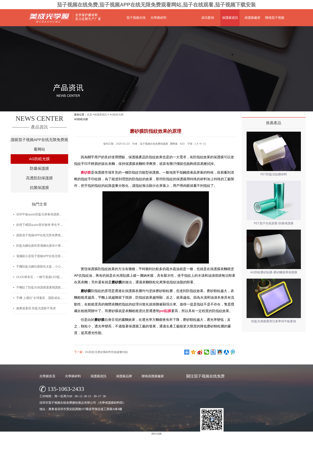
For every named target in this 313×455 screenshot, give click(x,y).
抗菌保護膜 (39, 188)
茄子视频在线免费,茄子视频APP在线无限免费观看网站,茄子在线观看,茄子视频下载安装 (156, 4)
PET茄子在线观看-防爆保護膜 (273, 223)
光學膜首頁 (47, 376)
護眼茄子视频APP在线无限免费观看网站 (39, 144)
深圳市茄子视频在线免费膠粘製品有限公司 (142, 450)
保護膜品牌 (124, 376)
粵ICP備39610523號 (194, 450)
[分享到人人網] (226, 352)
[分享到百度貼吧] (213, 352)
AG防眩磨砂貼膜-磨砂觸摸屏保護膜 (273, 272)
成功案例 (207, 17)
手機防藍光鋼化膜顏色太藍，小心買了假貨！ (46, 266)
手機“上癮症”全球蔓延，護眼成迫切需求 (42, 297)
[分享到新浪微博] (200, 352)
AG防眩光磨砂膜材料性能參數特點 (106, 352)
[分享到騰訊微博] (233, 352)
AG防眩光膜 (39, 159)
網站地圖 (212, 450)
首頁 (89, 114)
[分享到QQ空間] (193, 352)
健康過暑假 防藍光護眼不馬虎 (36, 308)
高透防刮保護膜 (39, 178)
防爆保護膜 (39, 168)
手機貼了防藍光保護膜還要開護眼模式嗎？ (44, 287)
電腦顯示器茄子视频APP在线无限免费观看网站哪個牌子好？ (56, 256)
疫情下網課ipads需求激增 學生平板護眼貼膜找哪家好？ (53, 224)
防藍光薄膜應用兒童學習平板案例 (273, 321)
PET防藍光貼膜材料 (273, 174)
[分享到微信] (206, 352)
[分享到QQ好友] (220, 352)
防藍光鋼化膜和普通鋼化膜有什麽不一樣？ (44, 245)
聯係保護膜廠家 (153, 376)
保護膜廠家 (252, 17)
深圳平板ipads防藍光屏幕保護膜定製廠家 (43, 214)
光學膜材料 (159, 17)
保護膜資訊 (230, 17)
